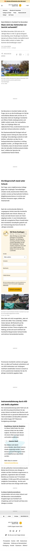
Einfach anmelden (15, 289)
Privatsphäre (6, 541)
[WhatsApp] (13, 531)
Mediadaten (6, 543)
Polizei (14, 12)
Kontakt (12, 545)
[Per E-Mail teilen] (20, 54)
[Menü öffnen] (2, 5)
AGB (18, 541)
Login (27, 5)
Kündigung (6, 545)
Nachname (5, 268)
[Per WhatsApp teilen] (23, 54)
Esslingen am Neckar (7, 12)
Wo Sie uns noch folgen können (16, 535)
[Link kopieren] (13, 54)
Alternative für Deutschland (15, 10)
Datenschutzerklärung (11, 463)
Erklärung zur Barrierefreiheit (19, 543)
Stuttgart (4, 15)
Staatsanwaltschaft (22, 12)
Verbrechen (5, 10)
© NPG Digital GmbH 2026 (15, 526)
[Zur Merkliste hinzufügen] (28, 54)
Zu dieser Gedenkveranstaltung (10, 492)
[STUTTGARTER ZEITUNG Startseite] (15, 5)
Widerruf (25, 545)
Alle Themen (11, 15)
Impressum (18, 545)
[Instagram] (10, 531)
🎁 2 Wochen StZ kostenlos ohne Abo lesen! (15, 1)
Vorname (5, 261)
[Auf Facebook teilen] (16, 54)
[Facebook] (19, 531)
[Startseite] (3, 516)
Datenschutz (23, 541)
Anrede (4, 253)
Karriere (13, 541)
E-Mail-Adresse (6, 275)
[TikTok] (16, 531)
